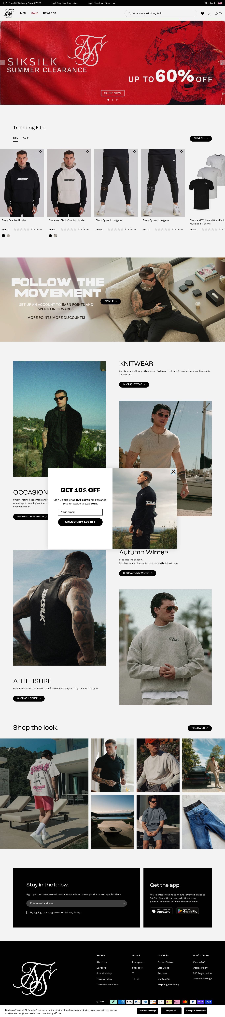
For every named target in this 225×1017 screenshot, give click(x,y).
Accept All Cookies (196, 1011)
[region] (112, 1011)
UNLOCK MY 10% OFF (80, 522)
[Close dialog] (173, 471)
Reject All (171, 1011)
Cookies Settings (147, 1011)
